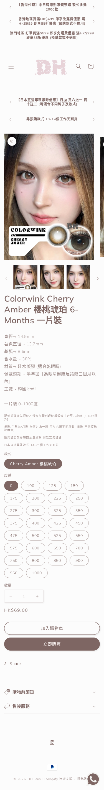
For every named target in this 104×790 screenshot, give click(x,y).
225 (57, 498)
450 (79, 523)
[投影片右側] (98, 278)
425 (57, 523)
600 (35, 548)
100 (30, 485)
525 (57, 535)
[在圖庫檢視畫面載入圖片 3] (78, 277)
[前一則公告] (10, 7)
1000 (37, 572)
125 (52, 485)
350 (79, 510)
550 (79, 535)
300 (35, 510)
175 (13, 498)
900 (79, 560)
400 (35, 523)
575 (13, 548)
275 (13, 510)
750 (13, 560)
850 (57, 560)
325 (57, 510)
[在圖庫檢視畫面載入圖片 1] (25, 277)
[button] (11, 66)
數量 (8, 585)
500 (35, 535)
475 (13, 535)
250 (79, 498)
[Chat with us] (93, 784)
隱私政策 (83, 779)
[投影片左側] (6, 278)
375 (13, 523)
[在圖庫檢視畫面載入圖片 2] (52, 277)
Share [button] (15, 663)
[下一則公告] (94, 7)
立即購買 (52, 644)
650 (57, 548)
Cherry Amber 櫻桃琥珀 (33, 463)
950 (13, 572)
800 (35, 560)
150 (74, 485)
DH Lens (34, 779)
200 (35, 498)
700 (79, 548)
